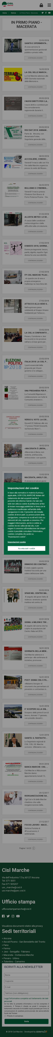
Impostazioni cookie (17, 542)
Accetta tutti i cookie (26, 548)
